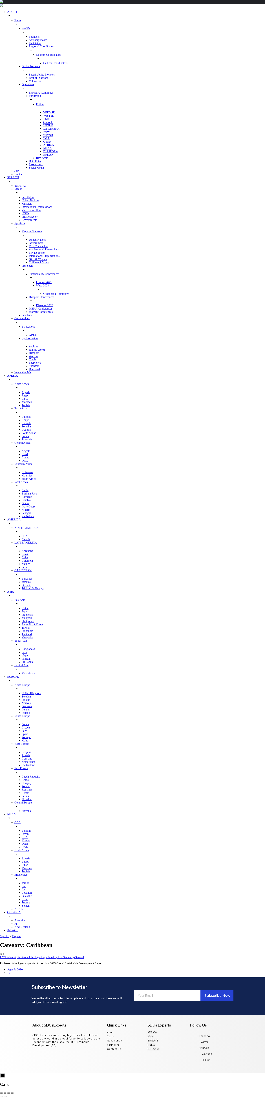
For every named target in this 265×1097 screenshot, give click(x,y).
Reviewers (42, 157)
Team (17, 20)
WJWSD (48, 131)
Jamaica (26, 581)
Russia (25, 792)
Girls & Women (38, 259)
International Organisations (37, 206)
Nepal (25, 655)
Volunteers (35, 81)
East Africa (20, 408)
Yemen (26, 905)
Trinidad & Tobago (32, 588)
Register (16, 936)
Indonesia (27, 614)
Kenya (25, 419)
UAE (25, 846)
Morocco (27, 401)
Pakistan (26, 658)
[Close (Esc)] (1, 1093)
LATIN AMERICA (25, 542)
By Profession (30, 338)
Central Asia (21, 665)
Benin (25, 490)
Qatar (25, 843)
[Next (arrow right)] (5, 1096)
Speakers (19, 223)
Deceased (34, 369)
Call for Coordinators (55, 63)
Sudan (25, 436)
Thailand (27, 634)
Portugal (26, 737)
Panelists (27, 315)
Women (33, 356)
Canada (26, 539)
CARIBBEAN (23, 570)
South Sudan (29, 432)
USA (25, 536)
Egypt (25, 395)
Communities (22, 318)
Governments (29, 219)
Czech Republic (31, 776)
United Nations (30, 200)
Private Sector (29, 216)
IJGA (46, 138)
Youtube (206, 1054)
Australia (19, 920)
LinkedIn (204, 1048)
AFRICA (48, 144)
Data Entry (35, 161)
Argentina (27, 550)
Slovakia (27, 799)
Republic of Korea (32, 624)
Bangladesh (28, 648)
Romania (27, 789)
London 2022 (44, 282)
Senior (18, 188)
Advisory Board (38, 39)
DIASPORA (50, 151)
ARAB (18, 908)
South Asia (20, 640)
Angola (26, 451)
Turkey (26, 902)
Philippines (28, 621)
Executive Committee (41, 92)
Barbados (27, 578)
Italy (24, 730)
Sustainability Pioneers (42, 74)
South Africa (29, 478)
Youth (32, 359)
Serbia (25, 796)
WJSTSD (48, 115)
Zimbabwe (28, 516)
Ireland (26, 709)
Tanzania (27, 439)
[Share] (5, 1093)
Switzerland (28, 765)
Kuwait (26, 840)
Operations (28, 84)
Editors (40, 104)
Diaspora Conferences (41, 297)
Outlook (48, 122)
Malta (25, 740)
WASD (26, 28)
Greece (26, 727)
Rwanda (26, 423)
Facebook (205, 1036)
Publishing (35, 95)
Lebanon (27, 892)
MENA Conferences (40, 308)
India (24, 652)
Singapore (27, 630)
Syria (25, 899)
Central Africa (22, 442)
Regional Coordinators (42, 46)
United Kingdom (31, 693)
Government (36, 242)
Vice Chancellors (31, 210)
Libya (25, 398)
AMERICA (14, 519)
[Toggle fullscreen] (8, 1093)
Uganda (26, 429)
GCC (17, 822)
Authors (33, 346)
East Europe (21, 768)
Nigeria (26, 509)
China (25, 608)
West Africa (21, 482)
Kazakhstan (28, 673)
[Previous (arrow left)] (1, 1096)
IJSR (46, 118)
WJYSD (48, 135)
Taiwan (26, 627)
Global (33, 334)
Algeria (26, 392)
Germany (27, 758)
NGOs (25, 213)
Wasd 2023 (42, 285)
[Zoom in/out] (12, 1093)
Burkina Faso (29, 493)
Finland (26, 699)
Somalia (26, 426)
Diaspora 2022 (44, 305)
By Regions (28, 326)
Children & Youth (39, 262)
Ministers (27, 203)
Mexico (26, 563)
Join (16, 170)
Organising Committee (56, 293)
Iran (24, 886)
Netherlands (28, 761)
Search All (20, 185)
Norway (26, 703)
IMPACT (12, 930)
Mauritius (27, 475)
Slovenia (27, 810)
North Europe (22, 685)
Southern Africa (23, 463)
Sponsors (34, 365)
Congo (25, 457)
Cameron (27, 496)
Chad (25, 454)
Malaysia (27, 617)
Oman (25, 833)
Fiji (16, 923)
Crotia (25, 779)
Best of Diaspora (38, 77)
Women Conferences (41, 311)
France (25, 724)
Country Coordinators (48, 54)
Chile (25, 557)
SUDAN (48, 154)
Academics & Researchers (44, 249)
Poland (26, 786)
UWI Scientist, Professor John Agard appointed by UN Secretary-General (42, 957)
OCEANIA (14, 912)
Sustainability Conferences (44, 273)
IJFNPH (48, 125)
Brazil (25, 554)
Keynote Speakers (32, 231)
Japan (25, 611)
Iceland (26, 712)
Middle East (21, 874)
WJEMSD (49, 112)
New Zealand (22, 926)
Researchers (36, 164)
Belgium (26, 752)
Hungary (27, 783)
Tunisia (26, 405)
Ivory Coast (28, 506)
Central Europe (23, 802)
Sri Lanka (27, 661)
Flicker (205, 1060)
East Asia (19, 599)
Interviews (35, 362)
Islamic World (37, 349)
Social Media (36, 167)
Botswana (27, 472)
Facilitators (35, 43)
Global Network (31, 66)
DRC (25, 460)
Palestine (27, 895)
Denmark (27, 706)
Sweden (26, 696)
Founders (34, 36)
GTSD (47, 141)
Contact (18, 174)
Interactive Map (23, 372)
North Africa (21, 383)
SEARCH (13, 177)
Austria (26, 755)
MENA (47, 148)
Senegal (26, 513)
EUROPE (13, 676)
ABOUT (12, 11)
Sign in (4, 936)
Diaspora (34, 352)
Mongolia (27, 637)
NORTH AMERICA (26, 527)
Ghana (25, 503)
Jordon (25, 882)
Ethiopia (26, 416)
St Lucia (26, 585)
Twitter (203, 1042)
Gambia (26, 500)
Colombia (27, 560)
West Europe (21, 743)
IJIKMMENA (51, 128)
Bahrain (26, 830)
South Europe (22, 716)
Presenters (27, 265)
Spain (25, 734)
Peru (24, 567)
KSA (25, 837)
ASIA (10, 591)
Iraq (24, 889)
